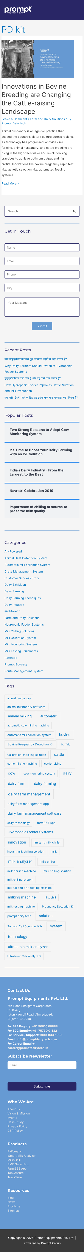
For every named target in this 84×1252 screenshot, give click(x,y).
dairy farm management (29, 794)
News (11, 1202)
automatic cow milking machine (28, 725)
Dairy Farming (14, 591)
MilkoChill (14, 1160)
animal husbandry (19, 698)
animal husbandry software (26, 707)
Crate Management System (24, 571)
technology (17, 936)
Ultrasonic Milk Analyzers (24, 956)
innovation (17, 842)
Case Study (16, 1122)
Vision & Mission (19, 1113)
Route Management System (24, 671)
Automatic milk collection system (27, 565)
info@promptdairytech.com (37, 1039)
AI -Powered (13, 551)
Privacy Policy (17, 1126)
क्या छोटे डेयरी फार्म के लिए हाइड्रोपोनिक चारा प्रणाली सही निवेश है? (41, 397)
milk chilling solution (57, 871)
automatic (48, 716)
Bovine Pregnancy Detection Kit (30, 744)
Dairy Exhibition (15, 584)
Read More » (10, 183)
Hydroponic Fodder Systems (24, 624)
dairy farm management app (28, 804)
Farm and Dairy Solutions (47, 119)
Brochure (14, 1206)
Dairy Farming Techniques (23, 598)
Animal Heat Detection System (26, 558)
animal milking (20, 716)
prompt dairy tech (19, 916)
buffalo (65, 744)
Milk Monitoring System (21, 644)
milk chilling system (20, 879)
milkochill (50, 897)
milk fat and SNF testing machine (29, 887)
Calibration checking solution (26, 754)
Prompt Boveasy (16, 664)
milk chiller (47, 861)
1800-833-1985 (50, 1035)
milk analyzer (20, 861)
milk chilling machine (21, 871)
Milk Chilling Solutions (19, 631)
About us (14, 1109)
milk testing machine (21, 906)
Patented (11, 657)
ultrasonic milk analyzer (28, 947)
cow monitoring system (39, 773)
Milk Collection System (20, 638)
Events (12, 1117)
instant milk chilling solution (25, 851)
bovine (64, 734)
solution (46, 916)
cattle (59, 754)
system (56, 926)
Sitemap (13, 1210)
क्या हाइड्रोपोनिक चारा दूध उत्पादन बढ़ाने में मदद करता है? (36, 359)
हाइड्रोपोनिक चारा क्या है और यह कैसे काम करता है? (33, 378)
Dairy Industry (14, 604)
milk (54, 851)
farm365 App (46, 823)
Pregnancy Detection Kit (58, 906)
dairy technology (18, 823)
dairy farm (16, 783)
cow (11, 773)
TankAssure (16, 1173)
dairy (67, 773)
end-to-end (12, 611)
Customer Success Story (22, 578)
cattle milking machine (22, 763)
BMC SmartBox (18, 1164)
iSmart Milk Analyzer (22, 1155)
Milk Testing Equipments (21, 651)
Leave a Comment (14, 119)
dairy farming (45, 783)
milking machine (22, 897)
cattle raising (52, 763)
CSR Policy (15, 1130)
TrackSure (15, 1177)
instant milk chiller (47, 842)
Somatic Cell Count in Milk (24, 926)
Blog (11, 1197)
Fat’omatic (15, 1151)
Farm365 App (17, 1168)
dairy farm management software (34, 813)
